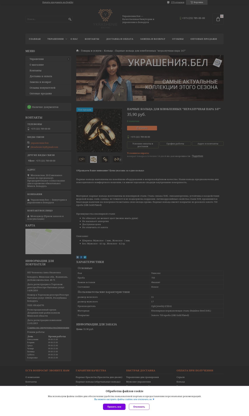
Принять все (114, 407)
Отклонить (139, 407)
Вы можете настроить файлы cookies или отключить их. (123, 399)
